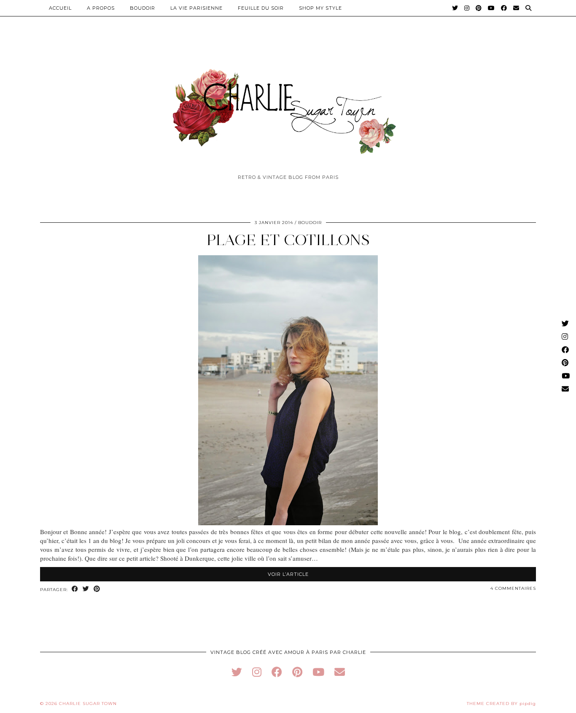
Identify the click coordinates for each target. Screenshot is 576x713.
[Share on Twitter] (86, 589)
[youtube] (318, 672)
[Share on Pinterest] (97, 589)
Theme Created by (501, 703)
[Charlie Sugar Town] (288, 106)
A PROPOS (101, 8)
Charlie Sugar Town (88, 703)
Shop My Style (320, 8)
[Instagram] (467, 8)
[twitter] (236, 672)
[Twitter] (455, 8)
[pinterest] (297, 672)
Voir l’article (288, 574)
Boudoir (142, 8)
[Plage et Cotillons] (288, 523)
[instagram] (256, 672)
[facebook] (277, 672)
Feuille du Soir (261, 8)
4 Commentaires (513, 588)
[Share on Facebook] (75, 589)
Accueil (60, 8)
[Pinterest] (479, 8)
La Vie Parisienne (196, 8)
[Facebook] (504, 8)
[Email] (516, 8)
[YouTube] (491, 8)
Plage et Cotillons (288, 240)
